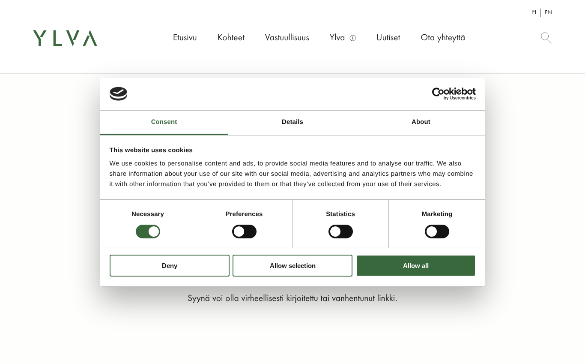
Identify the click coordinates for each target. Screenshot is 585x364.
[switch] (244, 231)
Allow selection (293, 265)
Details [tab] (292, 122)
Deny (169, 265)
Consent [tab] (164, 122)
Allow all (416, 265)
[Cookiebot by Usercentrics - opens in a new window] (438, 93)
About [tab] (421, 122)
